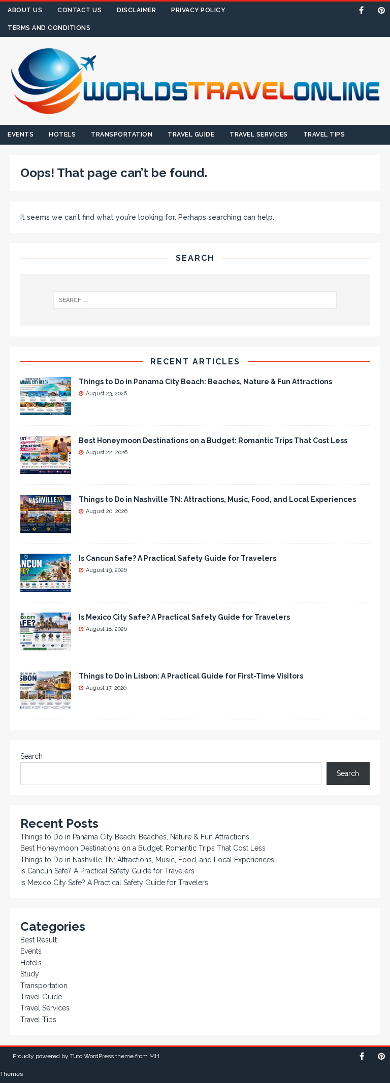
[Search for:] (195, 300)
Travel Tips (324, 134)
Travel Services (259, 134)
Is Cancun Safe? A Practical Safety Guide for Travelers (177, 558)
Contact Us (79, 10)
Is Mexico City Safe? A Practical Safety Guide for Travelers (184, 617)
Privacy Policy (198, 10)
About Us (25, 10)
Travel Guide (191, 134)
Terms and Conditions (49, 27)
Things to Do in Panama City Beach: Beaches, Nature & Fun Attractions (205, 382)
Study (29, 974)
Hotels (62, 134)
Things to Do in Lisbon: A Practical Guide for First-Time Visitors (191, 676)
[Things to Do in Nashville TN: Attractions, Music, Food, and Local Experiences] (45, 527)
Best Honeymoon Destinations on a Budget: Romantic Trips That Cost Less (213, 440)
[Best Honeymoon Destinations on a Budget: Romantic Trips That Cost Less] (45, 468)
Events (21, 134)
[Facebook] (361, 10)
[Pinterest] (381, 10)
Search (31, 756)
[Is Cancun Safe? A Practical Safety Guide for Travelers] (45, 586)
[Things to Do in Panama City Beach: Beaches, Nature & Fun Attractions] (45, 409)
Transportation (121, 134)
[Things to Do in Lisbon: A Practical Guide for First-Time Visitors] (45, 704)
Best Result (38, 940)
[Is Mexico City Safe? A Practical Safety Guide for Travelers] (45, 645)
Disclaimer (136, 10)
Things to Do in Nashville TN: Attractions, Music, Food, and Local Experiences (217, 499)
